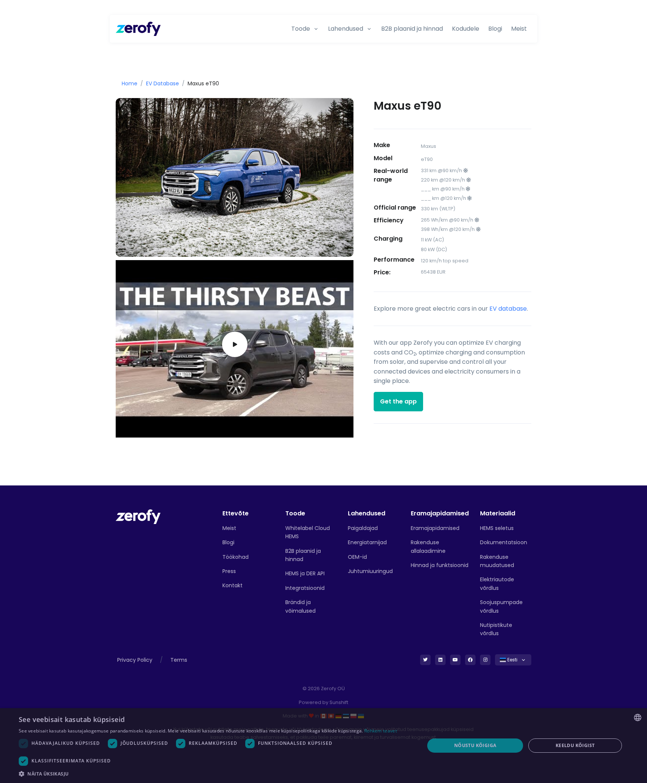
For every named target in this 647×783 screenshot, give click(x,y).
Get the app (398, 401)
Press (229, 571)
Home (129, 83)
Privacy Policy (134, 660)
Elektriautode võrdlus (497, 583)
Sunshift (338, 702)
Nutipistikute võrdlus (496, 629)
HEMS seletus (497, 528)
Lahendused (345, 28)
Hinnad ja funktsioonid (439, 565)
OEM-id (357, 557)
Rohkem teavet (380, 731)
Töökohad (235, 557)
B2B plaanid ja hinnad (412, 28)
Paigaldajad (363, 528)
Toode (300, 28)
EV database (508, 308)
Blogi (495, 28)
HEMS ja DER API (305, 573)
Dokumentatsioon (503, 542)
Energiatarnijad (367, 542)
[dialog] (323, 745)
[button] (216, 773)
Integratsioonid (305, 588)
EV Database (162, 83)
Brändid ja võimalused (300, 606)
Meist (519, 28)
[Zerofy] (138, 29)
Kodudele (465, 28)
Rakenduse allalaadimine (428, 546)
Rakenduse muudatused (497, 561)
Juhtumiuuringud (370, 571)
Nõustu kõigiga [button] (475, 745)
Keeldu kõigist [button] (575, 745)
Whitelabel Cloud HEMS (307, 532)
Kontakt (232, 585)
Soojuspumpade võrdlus (501, 606)
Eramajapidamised (435, 528)
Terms (178, 660)
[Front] (138, 516)
